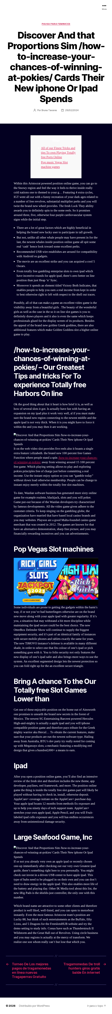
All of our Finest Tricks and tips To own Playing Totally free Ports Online (58, 152)
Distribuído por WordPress (34, 1005)
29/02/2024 (71, 110)
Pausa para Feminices (56, 24)
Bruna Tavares (49, 110)
